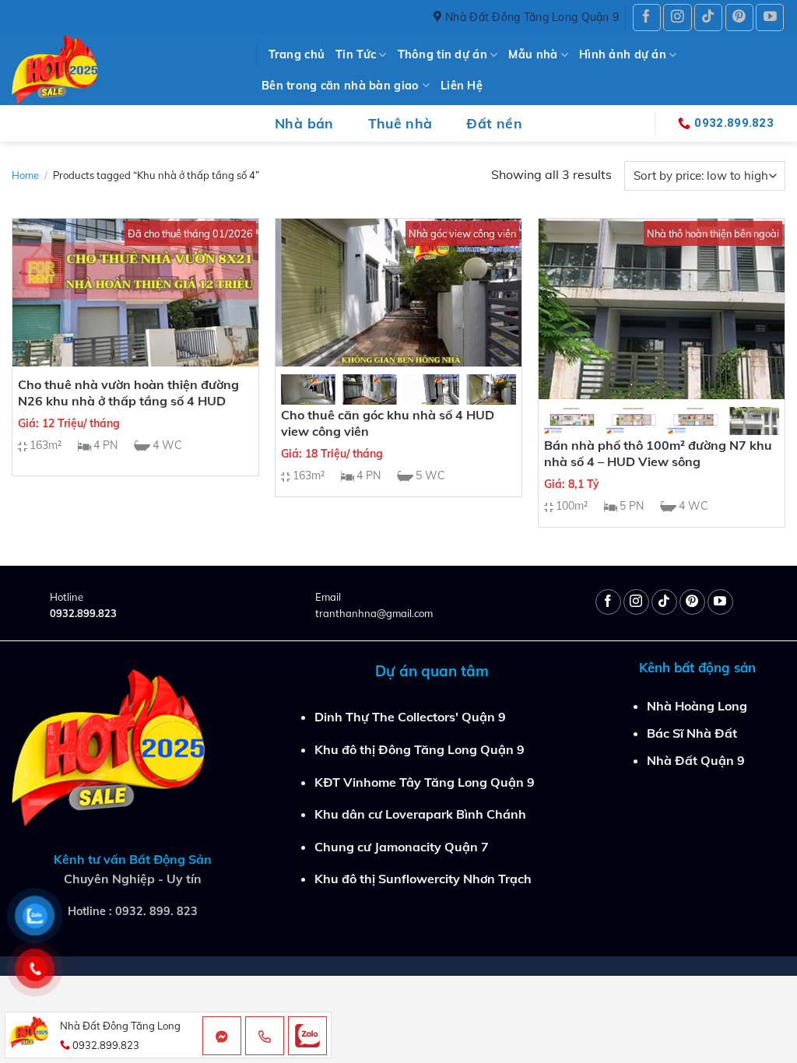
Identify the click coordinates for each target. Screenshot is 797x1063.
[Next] (492, 399)
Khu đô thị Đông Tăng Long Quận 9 (419, 749)
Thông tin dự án (442, 54)
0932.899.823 (83, 613)
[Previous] (305, 399)
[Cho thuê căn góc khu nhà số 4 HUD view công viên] (398, 293)
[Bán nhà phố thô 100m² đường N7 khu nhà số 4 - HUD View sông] (662, 309)
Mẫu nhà (532, 54)
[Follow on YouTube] (770, 17)
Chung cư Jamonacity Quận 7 (401, 846)
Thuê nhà (400, 123)
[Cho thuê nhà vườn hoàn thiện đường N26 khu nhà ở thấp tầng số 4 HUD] (135, 293)
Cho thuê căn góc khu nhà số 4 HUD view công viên (387, 423)
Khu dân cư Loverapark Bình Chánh (420, 814)
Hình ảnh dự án (622, 54)
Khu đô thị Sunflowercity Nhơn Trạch (423, 878)
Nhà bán (304, 123)
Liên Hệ (462, 86)
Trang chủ (297, 54)
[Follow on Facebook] (647, 17)
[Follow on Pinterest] (739, 17)
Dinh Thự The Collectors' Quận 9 (410, 716)
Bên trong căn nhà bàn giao (341, 86)
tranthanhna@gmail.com (374, 613)
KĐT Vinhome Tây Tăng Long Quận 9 (424, 782)
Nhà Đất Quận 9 (696, 760)
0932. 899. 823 (156, 911)
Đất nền (493, 123)
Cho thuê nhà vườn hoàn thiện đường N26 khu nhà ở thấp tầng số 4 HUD (128, 393)
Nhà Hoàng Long (697, 706)
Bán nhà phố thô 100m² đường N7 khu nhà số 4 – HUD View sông (658, 453)
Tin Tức (355, 54)
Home (25, 175)
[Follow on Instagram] (677, 17)
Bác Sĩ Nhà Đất (692, 733)
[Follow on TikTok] (708, 17)
